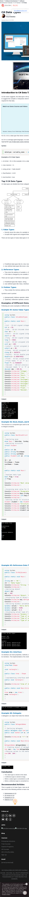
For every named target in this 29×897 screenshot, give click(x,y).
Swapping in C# (9, 797)
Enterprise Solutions (8, 841)
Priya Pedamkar (10, 16)
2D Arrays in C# (9, 795)
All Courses (5, 849)
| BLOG (14, 5)
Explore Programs (7, 846)
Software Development (11, 1)
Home (1, 1)
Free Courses (5, 844)
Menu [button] (24, 6)
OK (27, 884)
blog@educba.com (20, 10)
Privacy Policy (6, 894)
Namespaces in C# (10, 793)
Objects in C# (9, 799)
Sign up (4, 855)
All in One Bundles (7, 852)
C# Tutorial (17, 2)
